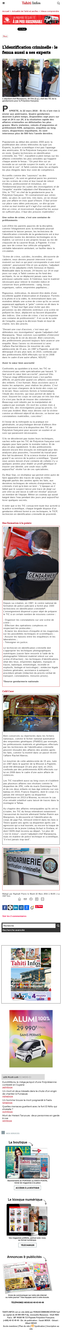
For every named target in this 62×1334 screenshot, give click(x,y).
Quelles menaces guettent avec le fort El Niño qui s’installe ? (29, 1108)
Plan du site (24, 1326)
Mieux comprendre (50, 11)
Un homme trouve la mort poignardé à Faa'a (27, 1100)
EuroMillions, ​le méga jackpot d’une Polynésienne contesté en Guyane (29, 1083)
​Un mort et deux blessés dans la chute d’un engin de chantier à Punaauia (29, 1092)
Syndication (39, 1326)
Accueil (5, 11)
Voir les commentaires (14, 916)
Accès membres (10, 1326)
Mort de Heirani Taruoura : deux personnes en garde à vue (31, 1117)
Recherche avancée (13, 930)
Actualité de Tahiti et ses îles (25, 11)
